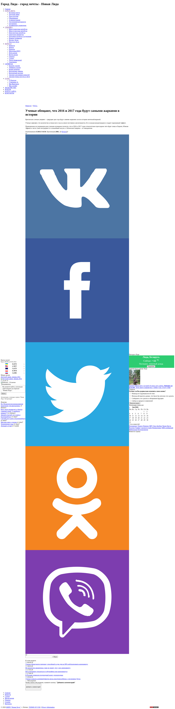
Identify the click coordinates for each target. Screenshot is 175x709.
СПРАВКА (9, 27)
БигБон (159, 426)
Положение (133, 426)
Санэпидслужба (146, 428)
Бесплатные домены (16, 71)
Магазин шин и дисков (9, 422)
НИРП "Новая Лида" (13, 707)
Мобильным (133, 430)
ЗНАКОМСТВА (10, 88)
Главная (7, 9)
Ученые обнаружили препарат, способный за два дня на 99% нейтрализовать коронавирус (56, 664)
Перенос (146, 426)
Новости (12, 45)
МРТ (151, 426)
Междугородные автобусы (18, 31)
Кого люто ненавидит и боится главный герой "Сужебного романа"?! (11, 411)
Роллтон (132, 428)
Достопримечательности (17, 22)
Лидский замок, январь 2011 (10, 377)
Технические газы (7, 424)
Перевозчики (156, 428)
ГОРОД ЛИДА (10, 11)
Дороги (140, 426)
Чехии (164, 426)
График (137, 428)
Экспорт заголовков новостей (19, 75)
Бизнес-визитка (14, 69)
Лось (154, 426)
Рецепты (12, 49)
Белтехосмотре (143, 430)
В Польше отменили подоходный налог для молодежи (44, 675)
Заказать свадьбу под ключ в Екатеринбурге (10, 416)
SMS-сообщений (167, 428)
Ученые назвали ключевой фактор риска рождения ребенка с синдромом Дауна (52, 679)
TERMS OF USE (34, 707)
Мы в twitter (13, 86)
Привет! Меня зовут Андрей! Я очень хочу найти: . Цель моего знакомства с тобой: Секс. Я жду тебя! (151, 386)
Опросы (11, 56)
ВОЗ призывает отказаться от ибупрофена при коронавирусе (46, 671)
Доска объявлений (15, 60)
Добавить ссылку (15, 67)
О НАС (7, 78)
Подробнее (151, 366)
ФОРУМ (8, 89)
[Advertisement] (77, 100)
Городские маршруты (16, 34)
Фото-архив (13, 53)
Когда (169, 426)
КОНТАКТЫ (9, 93)
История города (14, 13)
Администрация (14, 20)
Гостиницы (13, 23)
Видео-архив (13, 55)
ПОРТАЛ (8, 44)
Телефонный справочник (17, 25)
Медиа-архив (9, 698)
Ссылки (7, 702)
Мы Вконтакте (14, 84)
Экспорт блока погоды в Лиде (19, 77)
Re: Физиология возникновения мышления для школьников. (12, 405)
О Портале (12, 80)
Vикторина (13, 62)
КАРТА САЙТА (10, 91)
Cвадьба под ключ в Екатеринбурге (13, 418)
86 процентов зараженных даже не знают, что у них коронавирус (47, 668)
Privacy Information (48, 707)
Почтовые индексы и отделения (20, 36)
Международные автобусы (18, 29)
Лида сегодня (13, 16)
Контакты (8, 704)
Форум (11, 47)
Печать (64, 132)
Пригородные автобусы (17, 33)
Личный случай (6, 426)
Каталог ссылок (14, 66)
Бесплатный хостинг (16, 73)
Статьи (11, 58)
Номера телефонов (15, 38)
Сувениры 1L (13, 82)
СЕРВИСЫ (9, 64)
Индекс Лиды (13, 40)
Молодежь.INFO (14, 51)
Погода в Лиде (14, 42)
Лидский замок (14, 14)
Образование (13, 18)
